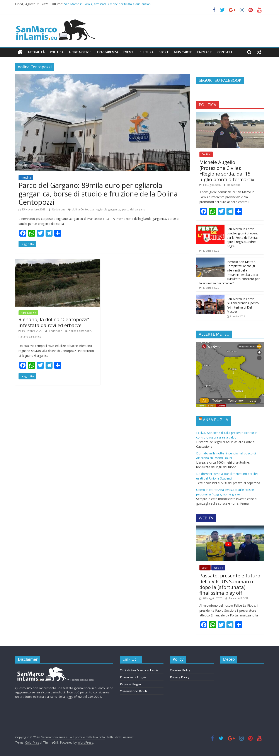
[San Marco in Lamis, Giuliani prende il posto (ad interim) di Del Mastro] (210, 297)
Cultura (146, 52)
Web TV (218, 568)
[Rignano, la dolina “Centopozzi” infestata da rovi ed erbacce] (57, 261)
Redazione (59, 209)
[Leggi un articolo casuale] (259, 52)
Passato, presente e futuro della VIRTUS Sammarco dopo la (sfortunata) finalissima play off (229, 584)
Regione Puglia (130, 684)
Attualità (36, 52)
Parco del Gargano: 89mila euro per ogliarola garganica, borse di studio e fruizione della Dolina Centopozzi (98, 194)
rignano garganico (30, 336)
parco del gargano (133, 209)
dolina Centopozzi (83, 209)
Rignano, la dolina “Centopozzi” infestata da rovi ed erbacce (54, 322)
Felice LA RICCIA (238, 598)
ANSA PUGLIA (215, 419)
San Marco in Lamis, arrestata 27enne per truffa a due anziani (107, 4)
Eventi (128, 52)
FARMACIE (204, 52)
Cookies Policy (180, 670)
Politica (56, 52)
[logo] (55, 669)
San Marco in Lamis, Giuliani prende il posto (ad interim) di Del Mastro (243, 305)
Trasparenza (107, 52)
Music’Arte (183, 52)
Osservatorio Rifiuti (133, 691)
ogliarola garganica (108, 209)
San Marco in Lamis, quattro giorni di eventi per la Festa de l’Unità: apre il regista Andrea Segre (243, 237)
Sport (164, 52)
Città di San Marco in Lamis (139, 670)
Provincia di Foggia (133, 677)
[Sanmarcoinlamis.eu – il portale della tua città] (20, 52)
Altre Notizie (80, 52)
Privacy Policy (179, 677)
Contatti (225, 52)
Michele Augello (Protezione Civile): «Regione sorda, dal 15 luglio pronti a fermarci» (226, 171)
